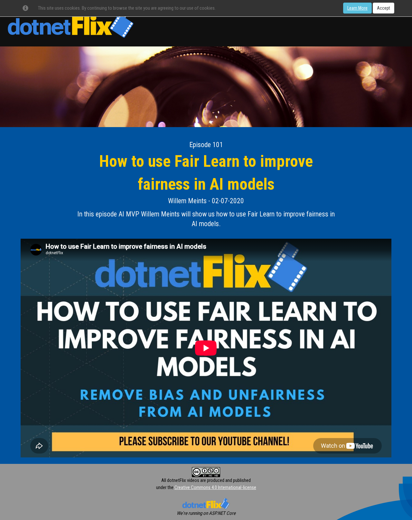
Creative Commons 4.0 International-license (215, 487)
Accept (383, 8)
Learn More (357, 8)
